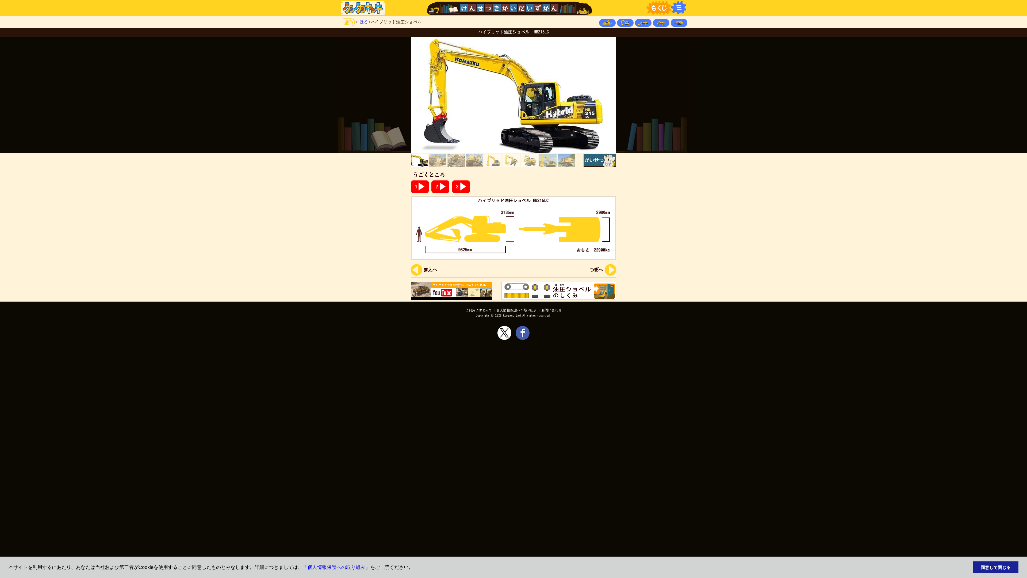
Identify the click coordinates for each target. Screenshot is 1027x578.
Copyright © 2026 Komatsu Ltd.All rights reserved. (513, 315)
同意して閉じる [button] (996, 567)
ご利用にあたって (478, 310)
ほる (363, 22)
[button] (416, 568)
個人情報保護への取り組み (336, 567)
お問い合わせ (551, 310)
